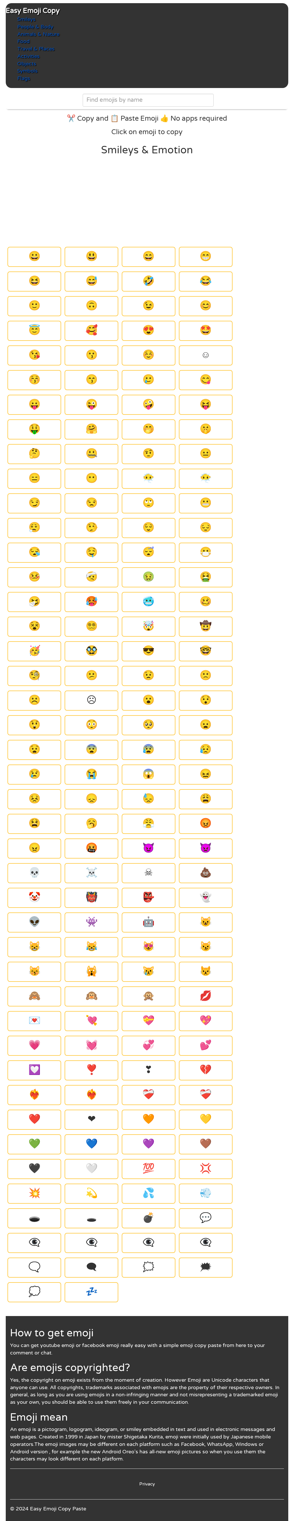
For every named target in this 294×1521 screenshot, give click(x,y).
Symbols (27, 71)
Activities (28, 56)
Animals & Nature (38, 34)
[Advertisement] (147, 201)
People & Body (35, 27)
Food (23, 41)
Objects (26, 63)
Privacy (147, 1484)
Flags (23, 78)
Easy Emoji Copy (33, 11)
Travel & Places (36, 49)
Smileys (26, 19)
